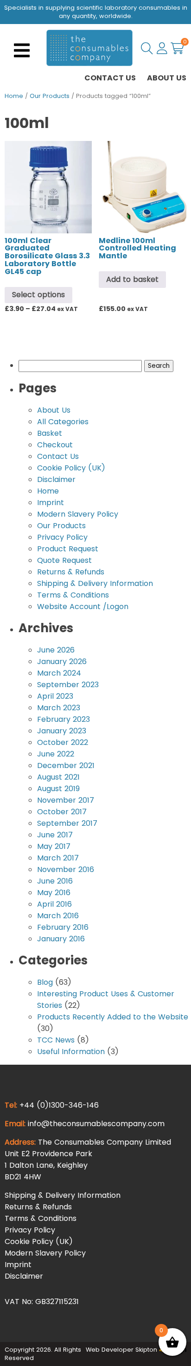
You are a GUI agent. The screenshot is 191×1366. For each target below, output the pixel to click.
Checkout (55, 444)
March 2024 (59, 673)
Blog (45, 982)
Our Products (50, 96)
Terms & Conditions (73, 595)
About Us (166, 78)
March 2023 (58, 707)
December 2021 (66, 765)
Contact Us (110, 78)
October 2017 (62, 811)
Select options (38, 294)
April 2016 (54, 904)
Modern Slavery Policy (77, 514)
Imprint (50, 502)
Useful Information (71, 1051)
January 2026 (62, 661)
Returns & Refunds (70, 572)
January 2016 (61, 938)
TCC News (56, 1040)
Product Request (67, 548)
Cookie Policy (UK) (71, 468)
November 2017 (65, 800)
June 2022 (55, 754)
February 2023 (63, 719)
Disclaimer (56, 479)
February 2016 (63, 927)
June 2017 (55, 834)
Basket (49, 433)
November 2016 (65, 869)
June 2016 (55, 881)
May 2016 (53, 892)
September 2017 (67, 823)
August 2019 (58, 788)
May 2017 (53, 846)
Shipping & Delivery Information (95, 583)
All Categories (63, 421)
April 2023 (55, 696)
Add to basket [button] (132, 279)
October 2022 (62, 742)
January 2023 (61, 731)
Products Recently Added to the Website (112, 1017)
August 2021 (58, 777)
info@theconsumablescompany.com (96, 1123)
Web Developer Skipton (121, 1350)
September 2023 (68, 684)
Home (14, 96)
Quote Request (64, 560)
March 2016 (58, 915)
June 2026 (56, 650)
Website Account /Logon (82, 606)
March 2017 (58, 858)
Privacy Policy (62, 537)
